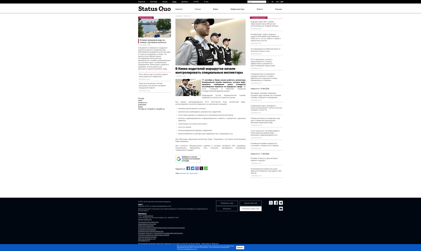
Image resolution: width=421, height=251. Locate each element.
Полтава (153, 2)
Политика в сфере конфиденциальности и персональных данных (161, 228)
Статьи (198, 9)
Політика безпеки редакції (147, 237)
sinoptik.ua (160, 109)
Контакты (142, 214)
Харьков (141, 2)
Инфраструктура (237, 9)
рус (282, 2)
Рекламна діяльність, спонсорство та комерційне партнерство (160, 233)
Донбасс (184, 2)
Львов (164, 2)
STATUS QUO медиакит (146, 226)
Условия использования (147, 229)
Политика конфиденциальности (187, 249)
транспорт (193, 173)
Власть (260, 9)
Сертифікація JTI (144, 240)
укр (277, 2)
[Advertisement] (210, 183)
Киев (174, 2)
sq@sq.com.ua (148, 216)
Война (215, 9)
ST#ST (196, 2)
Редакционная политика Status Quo (151, 231)
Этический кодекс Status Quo (148, 222)
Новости (178, 9)
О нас (206, 2)
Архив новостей (250, 203)
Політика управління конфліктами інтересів (153, 235)
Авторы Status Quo (145, 219)
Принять (240, 247)
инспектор (184, 173)
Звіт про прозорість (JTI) (147, 239)
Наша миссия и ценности (147, 224)
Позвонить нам (227, 203)
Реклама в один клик (250, 209)
